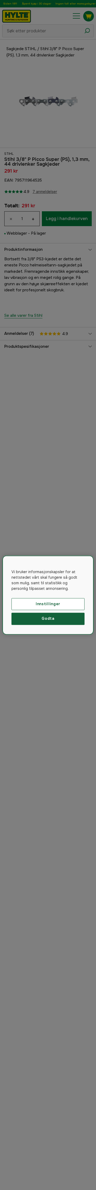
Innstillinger (48, 603)
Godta (48, 618)
